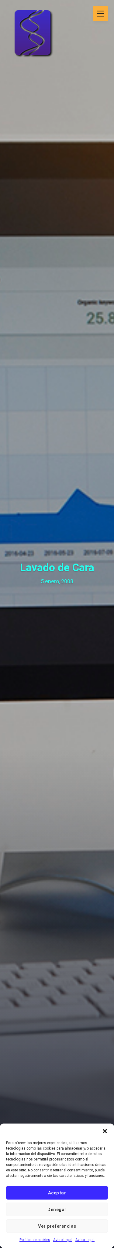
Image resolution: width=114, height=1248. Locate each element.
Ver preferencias (57, 1226)
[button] (105, 1131)
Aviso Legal (62, 1240)
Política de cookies (34, 1240)
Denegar (57, 1209)
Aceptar (57, 1193)
